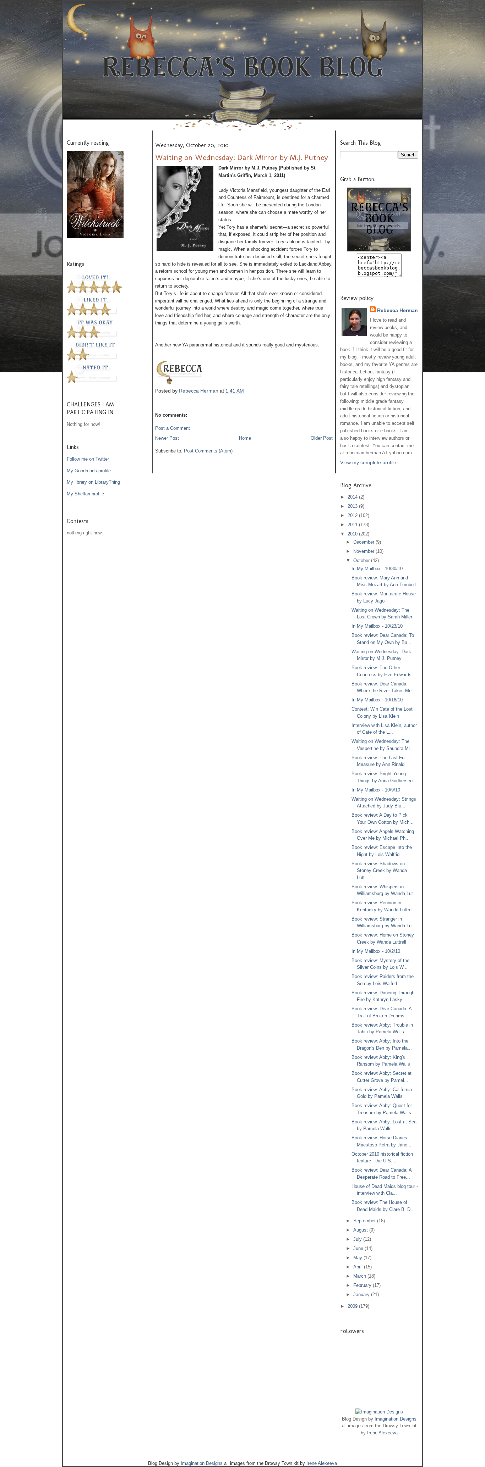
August (361, 1230)
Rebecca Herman (199, 391)
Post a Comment (172, 428)
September (365, 1220)
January (362, 1294)
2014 (353, 497)
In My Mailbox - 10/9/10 (376, 790)
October (362, 560)
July (358, 1239)
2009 (353, 1306)
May (358, 1257)
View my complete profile (368, 462)
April (358, 1266)
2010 (353, 534)
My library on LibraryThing (93, 482)
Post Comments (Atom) (208, 451)
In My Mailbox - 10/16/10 (377, 699)
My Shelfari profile (85, 493)
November (364, 551)
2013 (353, 506)
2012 (353, 515)
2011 (353, 524)
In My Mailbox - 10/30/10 (377, 568)
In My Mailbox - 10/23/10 (377, 626)
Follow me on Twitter (88, 459)
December (364, 542)
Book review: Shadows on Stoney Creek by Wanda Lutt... (379, 870)
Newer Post (167, 438)
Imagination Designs (395, 1419)
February (363, 1285)
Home (245, 438)
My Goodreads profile (89, 470)
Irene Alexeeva (382, 1432)
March (360, 1276)
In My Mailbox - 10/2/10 (376, 951)
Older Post (322, 438)
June (359, 1248)
